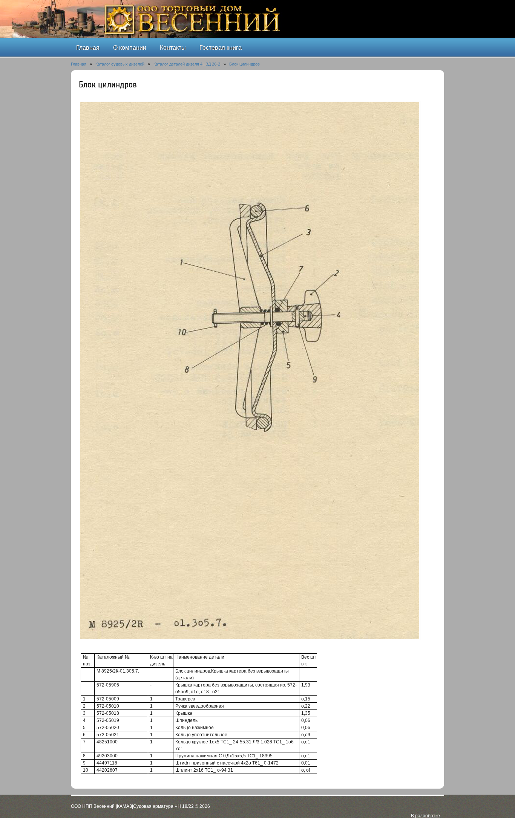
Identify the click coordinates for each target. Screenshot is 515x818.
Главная (78, 64)
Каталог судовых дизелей (119, 64)
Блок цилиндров (244, 64)
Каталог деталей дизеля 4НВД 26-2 (186, 64)
